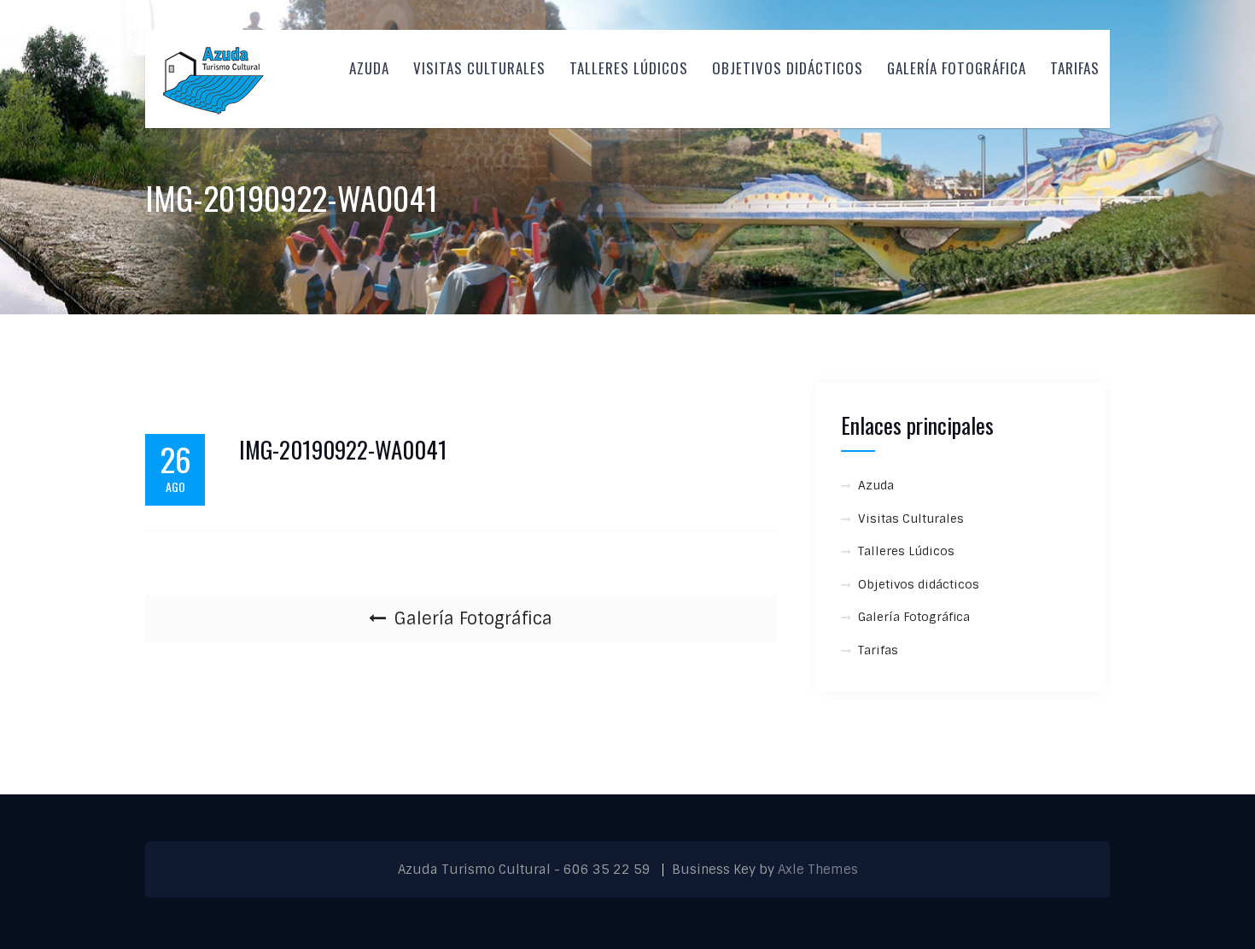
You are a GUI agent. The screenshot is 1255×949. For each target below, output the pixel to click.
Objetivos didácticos (787, 68)
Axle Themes (818, 869)
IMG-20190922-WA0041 (343, 450)
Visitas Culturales (479, 68)
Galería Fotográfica (956, 68)
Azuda (369, 68)
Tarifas (1075, 68)
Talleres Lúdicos (628, 68)
